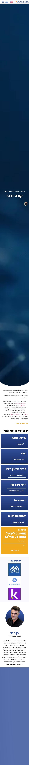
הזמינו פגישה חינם (16, 414)
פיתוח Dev (20, 500)
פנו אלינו (25, 414)
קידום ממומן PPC (16, 469)
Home (23, 191)
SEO (23, 453)
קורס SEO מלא (20, 403)
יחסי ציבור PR (18, 484)
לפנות (23, 406)
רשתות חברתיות (17, 516)
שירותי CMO (19, 438)
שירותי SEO (15, 191)
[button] (3, 1)
